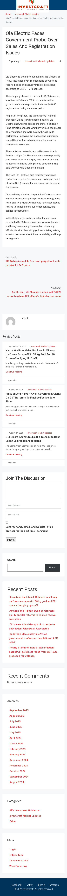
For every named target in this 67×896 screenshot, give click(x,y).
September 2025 (19, 710)
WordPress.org (18, 866)
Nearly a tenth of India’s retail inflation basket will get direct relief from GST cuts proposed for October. (33, 651)
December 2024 (18, 760)
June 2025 (15, 727)
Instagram (54, 885)
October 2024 (17, 771)
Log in (12, 849)
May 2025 (15, 732)
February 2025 (17, 749)
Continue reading (14, 372)
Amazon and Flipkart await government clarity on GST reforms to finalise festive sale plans (33, 397)
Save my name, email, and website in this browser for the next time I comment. (29, 528)
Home (8, 14)
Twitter (29, 885)
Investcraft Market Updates (27, 14)
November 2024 (18, 765)
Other (12, 821)
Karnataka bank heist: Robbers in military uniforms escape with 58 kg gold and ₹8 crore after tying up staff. (30, 354)
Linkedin (40, 885)
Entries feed (16, 855)
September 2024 (19, 776)
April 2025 (15, 738)
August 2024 (16, 782)
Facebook (16, 885)
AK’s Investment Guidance (24, 810)
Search (11, 559)
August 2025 (16, 715)
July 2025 (15, 721)
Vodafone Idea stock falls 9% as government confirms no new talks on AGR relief (33, 638)
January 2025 (17, 754)
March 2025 (16, 743)
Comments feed (18, 860)
